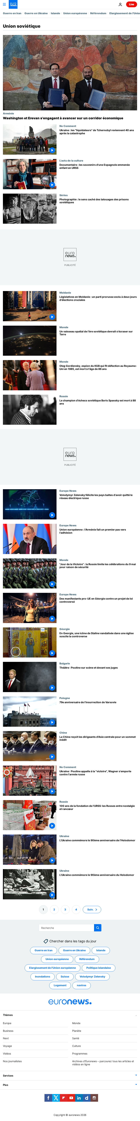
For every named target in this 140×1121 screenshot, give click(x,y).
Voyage (7, 1045)
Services (8, 1075)
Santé (75, 1038)
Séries (63, 195)
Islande (55, 13)
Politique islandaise (98, 967)
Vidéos (7, 1053)
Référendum (98, 13)
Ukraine (64, 836)
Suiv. (90, 909)
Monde (63, 327)
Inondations (42, 976)
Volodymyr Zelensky (92, 976)
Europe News (67, 490)
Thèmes (8, 1014)
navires (81, 985)
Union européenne (75, 13)
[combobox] (70, 927)
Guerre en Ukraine (36, 13)
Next (6, 1038)
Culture (76, 1045)
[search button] (97, 927)
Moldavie (65, 292)
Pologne (64, 697)
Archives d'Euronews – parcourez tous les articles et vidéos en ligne (103, 1062)
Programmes (79, 1053)
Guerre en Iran (12, 13)
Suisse (65, 976)
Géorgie (64, 628)
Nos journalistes (12, 1061)
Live (131, 4)
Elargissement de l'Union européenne (52, 967)
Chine (63, 732)
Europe (7, 1022)
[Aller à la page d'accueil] (13, 4)
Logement (60, 985)
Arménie (8, 113)
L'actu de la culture (71, 160)
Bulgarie (64, 663)
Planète (76, 1030)
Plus (5, 1084)
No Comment (67, 125)
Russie (63, 396)
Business (8, 1030)
